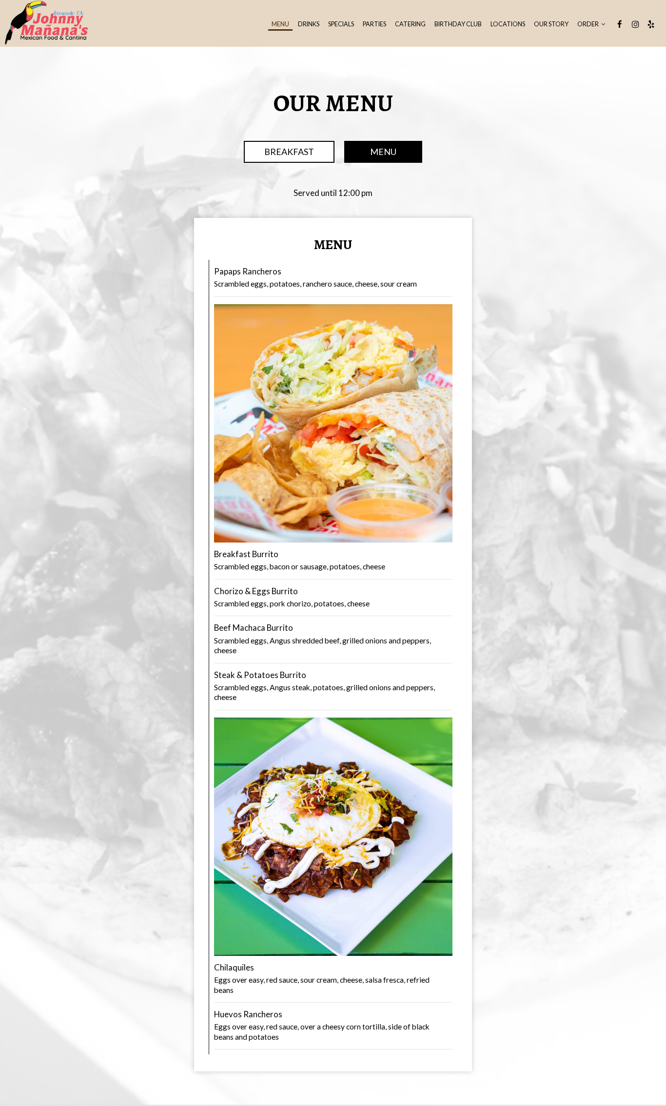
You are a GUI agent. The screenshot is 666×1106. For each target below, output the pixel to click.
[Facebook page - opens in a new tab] (619, 24)
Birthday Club (458, 24)
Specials (341, 24)
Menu (280, 24)
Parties (374, 24)
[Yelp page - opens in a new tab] (651, 24)
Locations (507, 24)
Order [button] (588, 24)
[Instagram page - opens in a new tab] (635, 24)
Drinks (308, 24)
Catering (410, 24)
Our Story (551, 24)
